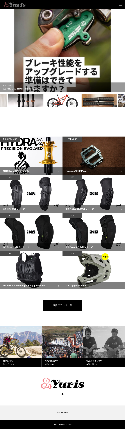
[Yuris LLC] (14, 4)
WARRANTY (62, 413)
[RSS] (62, 394)
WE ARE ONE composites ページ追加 (21, 89)
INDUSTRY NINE (10, 139)
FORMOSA (72, 139)
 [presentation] (5, 100)
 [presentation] (120, 100)
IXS (10, 177)
